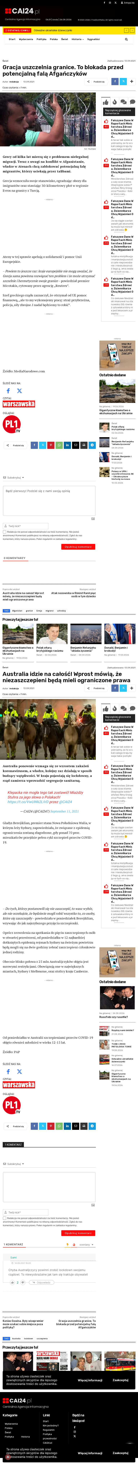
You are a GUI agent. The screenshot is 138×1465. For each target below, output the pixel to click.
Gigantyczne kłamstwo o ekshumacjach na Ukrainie (64, 30)
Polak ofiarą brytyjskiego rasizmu (123, 428)
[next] (132, 30)
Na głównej (104, 407)
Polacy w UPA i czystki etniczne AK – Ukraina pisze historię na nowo (123, 475)
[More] (131, 81)
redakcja (14, 82)
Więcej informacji (90, 1453)
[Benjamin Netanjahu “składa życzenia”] (104, 442)
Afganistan (17, 610)
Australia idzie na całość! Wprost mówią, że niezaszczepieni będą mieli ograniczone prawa (23, 596)
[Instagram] (110, 3)
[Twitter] (115, 3)
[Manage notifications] (8, 1457)
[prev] (126, 30)
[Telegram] (92, 445)
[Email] (75, 445)
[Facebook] (104, 3)
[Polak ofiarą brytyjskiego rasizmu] (104, 427)
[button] (126, 39)
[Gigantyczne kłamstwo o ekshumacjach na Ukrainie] (117, 391)
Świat (5, 61)
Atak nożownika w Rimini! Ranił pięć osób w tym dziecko (73, 595)
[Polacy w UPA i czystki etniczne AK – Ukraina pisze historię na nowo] (104, 472)
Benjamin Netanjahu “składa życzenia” (123, 442)
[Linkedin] (67, 445)
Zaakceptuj (120, 1453)
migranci (50, 610)
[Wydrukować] (84, 445)
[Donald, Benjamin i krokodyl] (104, 457)
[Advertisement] (49, 226)
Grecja (39, 610)
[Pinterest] (50, 445)
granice (29, 610)
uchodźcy (61, 610)
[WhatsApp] (59, 445)
